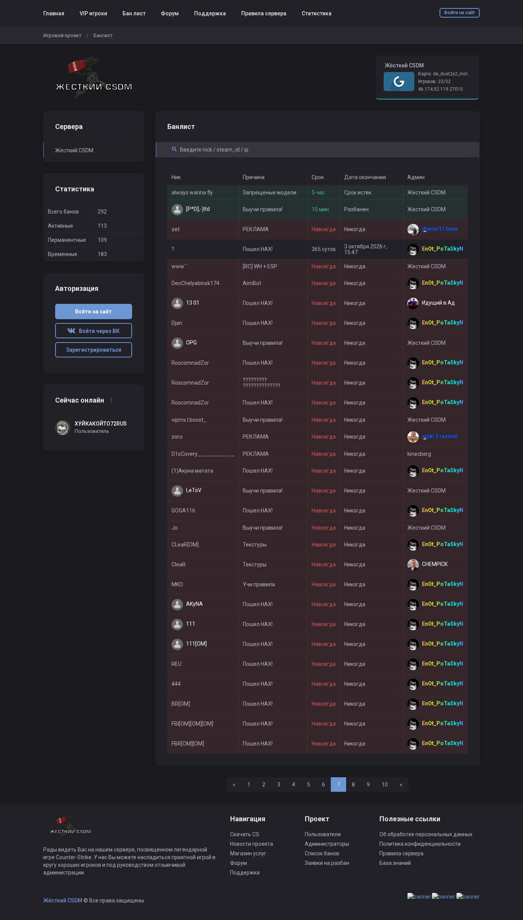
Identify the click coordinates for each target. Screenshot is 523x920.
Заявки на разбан (327, 863)
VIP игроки (93, 13)
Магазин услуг (248, 853)
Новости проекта (251, 844)
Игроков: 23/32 (434, 81)
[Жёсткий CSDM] (93, 77)
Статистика (317, 13)
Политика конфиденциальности (420, 844)
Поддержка (210, 13)
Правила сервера (263, 13)
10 (385, 784)
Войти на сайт (459, 12)
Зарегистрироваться (93, 350)
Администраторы (327, 844)
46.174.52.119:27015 (440, 89)
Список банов (322, 853)
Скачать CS (244, 834)
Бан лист (134, 13)
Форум (170, 13)
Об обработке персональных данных (425, 834)
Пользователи (323, 834)
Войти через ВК (97, 331)
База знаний (395, 863)
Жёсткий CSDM (74, 150)
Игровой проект (62, 35)
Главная (53, 13)
